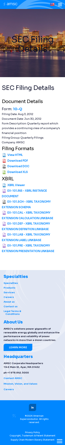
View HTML (15, 155)
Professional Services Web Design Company (14, 415)
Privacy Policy (32, 432)
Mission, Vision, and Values (20, 383)
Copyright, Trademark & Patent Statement (32, 435)
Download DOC (18, 166)
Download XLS (17, 172)
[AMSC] (10, 4)
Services (9, 292)
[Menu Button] (60, 5)
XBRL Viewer (16, 185)
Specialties (11, 283)
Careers (9, 297)
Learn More (18, 347)
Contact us (11, 306)
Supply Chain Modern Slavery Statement (33, 439)
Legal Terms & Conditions (12, 313)
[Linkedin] (32, 407)
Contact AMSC (13, 378)
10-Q (17, 109)
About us (9, 301)
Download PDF (17, 160)
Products (9, 287)
